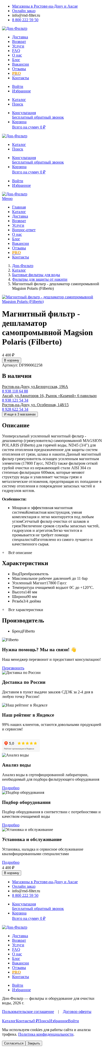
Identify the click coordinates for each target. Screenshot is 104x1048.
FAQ (16, 50)
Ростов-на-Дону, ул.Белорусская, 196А (35, 386)
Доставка (20, 37)
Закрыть (34, 1043)
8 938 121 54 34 (15, 400)
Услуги (18, 46)
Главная (19, 207)
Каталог (19, 211)
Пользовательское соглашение (28, 1011)
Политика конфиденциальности (45, 1034)
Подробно (10, 788)
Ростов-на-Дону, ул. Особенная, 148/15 (35, 405)
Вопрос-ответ (24, 230)
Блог (16, 60)
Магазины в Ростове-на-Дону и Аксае (45, 6)
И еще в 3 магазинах (20, 414)
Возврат (19, 41)
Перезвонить (13, 668)
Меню (7, 198)
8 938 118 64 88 (15, 391)
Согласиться (13, 1043)
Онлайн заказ (23, 11)
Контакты (20, 78)
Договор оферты (77, 1011)
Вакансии (20, 64)
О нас (17, 55)
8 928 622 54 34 (15, 409)
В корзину (11, 360)
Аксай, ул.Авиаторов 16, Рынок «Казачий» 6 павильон (49, 396)
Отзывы (19, 69)
